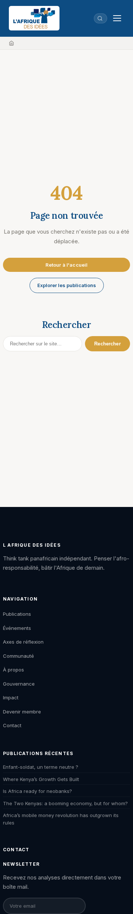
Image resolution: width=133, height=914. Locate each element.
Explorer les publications (66, 285)
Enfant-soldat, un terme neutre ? (40, 767)
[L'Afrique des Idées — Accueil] (34, 18)
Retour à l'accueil (66, 265)
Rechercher (107, 344)
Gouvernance (19, 684)
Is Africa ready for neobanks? (37, 791)
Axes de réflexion (23, 642)
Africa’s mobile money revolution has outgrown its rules (61, 819)
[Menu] (117, 18)
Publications (17, 614)
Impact (10, 697)
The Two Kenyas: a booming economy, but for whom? (65, 803)
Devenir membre (22, 712)
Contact (12, 725)
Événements (17, 628)
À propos (13, 670)
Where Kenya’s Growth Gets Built (41, 779)
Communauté (18, 656)
